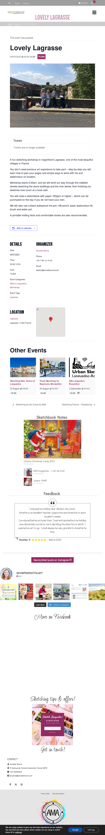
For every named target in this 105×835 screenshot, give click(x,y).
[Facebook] (10, 784)
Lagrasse (14, 297)
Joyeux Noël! (40, 480)
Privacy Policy (45, 794)
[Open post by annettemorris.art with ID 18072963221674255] (26, 592)
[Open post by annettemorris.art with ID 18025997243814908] (43, 592)
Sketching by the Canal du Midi (30, 404)
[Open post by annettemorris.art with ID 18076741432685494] (79, 592)
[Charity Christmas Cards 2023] (52, 439)
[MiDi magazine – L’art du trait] (28, 472)
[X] (15, 784)
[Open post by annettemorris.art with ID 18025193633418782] (97, 592)
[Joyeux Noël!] (28, 482)
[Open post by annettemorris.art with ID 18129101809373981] (61, 592)
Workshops (15, 287)
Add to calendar (24, 228)
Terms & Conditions (58, 794)
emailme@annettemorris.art (21, 775)
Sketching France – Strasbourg (77, 404)
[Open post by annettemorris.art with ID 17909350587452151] (8, 592)
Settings (91, 830)
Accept (75, 830)
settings (18, 832)
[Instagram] (21, 784)
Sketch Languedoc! (18, 283)
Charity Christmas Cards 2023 (39, 461)
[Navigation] (94, 12)
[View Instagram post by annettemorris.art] (14, 598)
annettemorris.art (8, 586)
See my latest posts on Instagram (51, 560)
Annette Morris (42, 250)
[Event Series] (78, 393)
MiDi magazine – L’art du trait (49, 470)
